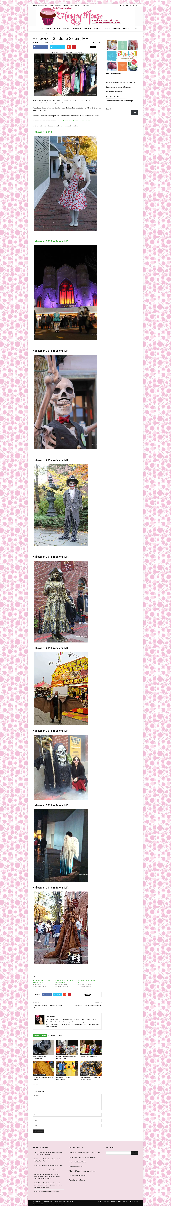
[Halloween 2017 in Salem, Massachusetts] (67, 1068)
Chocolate (83, 1074)
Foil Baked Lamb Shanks (114, 92)
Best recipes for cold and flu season (118, 87)
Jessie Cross (38, 42)
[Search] (134, 112)
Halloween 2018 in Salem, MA (88, 1056)
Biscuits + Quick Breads (39, 1074)
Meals (56, 29)
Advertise (65, 5)
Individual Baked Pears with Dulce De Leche (121, 83)
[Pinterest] (133, 5)
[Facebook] (120, 5)
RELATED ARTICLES (40, 1036)
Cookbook (58, 5)
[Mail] (130, 5)
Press (71, 5)
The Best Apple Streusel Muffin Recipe (119, 101)
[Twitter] (136, 5)
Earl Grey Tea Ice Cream (77, 1175)
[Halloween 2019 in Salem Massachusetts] (43, 1047)
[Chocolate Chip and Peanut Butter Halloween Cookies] (91, 1068)
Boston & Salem (37, 1053)
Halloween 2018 (42, 132)
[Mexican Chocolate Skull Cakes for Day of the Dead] (67, 1047)
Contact (77, 5)
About (51, 5)
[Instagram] (123, 5)
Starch (76, 29)
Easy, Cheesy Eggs (112, 96)
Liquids (105, 29)
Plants (86, 29)
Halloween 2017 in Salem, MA (50, 241)
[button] (136, 28)
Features (45, 29)
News (125, 29)
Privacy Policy (85, 5)
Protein (66, 29)
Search (108, 109)
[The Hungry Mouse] (85, 16)
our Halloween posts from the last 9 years (75, 121)
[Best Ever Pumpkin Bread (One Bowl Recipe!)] (43, 1068)
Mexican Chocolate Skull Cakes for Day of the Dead (47, 1006)
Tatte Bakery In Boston (77, 1180)
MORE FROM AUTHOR (55, 1036)
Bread (96, 29)
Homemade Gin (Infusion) (49, 1170)
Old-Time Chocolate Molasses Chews (52, 1165)
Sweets (116, 29)
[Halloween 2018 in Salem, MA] (91, 1047)
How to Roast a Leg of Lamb (51, 1191)
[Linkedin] (127, 5)
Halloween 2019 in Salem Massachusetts (88, 1005)
